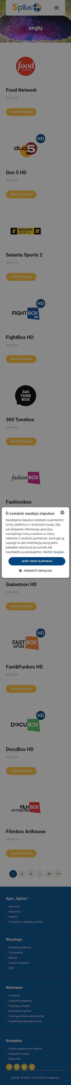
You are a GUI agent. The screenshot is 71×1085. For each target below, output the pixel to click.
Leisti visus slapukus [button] (37, 561)
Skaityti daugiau (53, 552)
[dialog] (35, 542)
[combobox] (62, 512)
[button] (35, 570)
